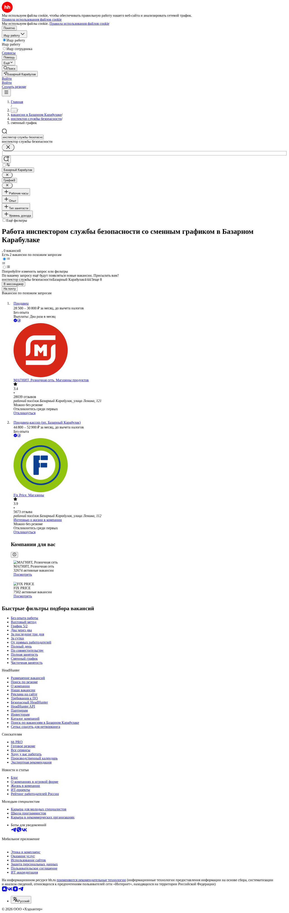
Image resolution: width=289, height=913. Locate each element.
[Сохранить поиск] (6, 159)
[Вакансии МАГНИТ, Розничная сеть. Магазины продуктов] (149, 350)
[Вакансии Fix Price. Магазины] (149, 465)
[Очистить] (8, 147)
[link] (9, 68)
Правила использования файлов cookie (79, 23)
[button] (7, 78)
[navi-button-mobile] (6, 92)
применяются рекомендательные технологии (91, 880)
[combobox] (23, 137)
